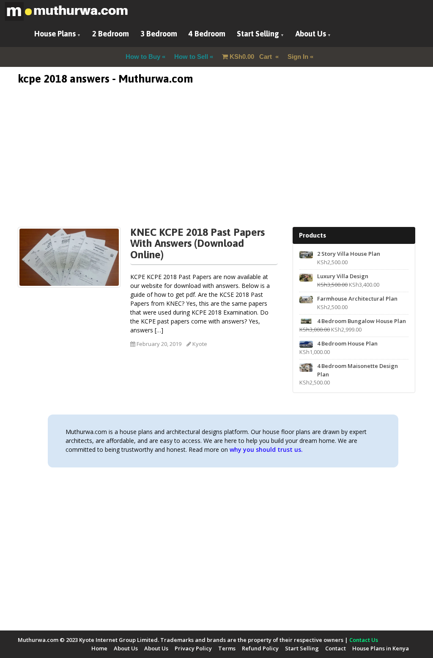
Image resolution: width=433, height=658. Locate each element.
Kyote (199, 344)
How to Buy (143, 56)
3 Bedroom (158, 33)
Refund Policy (260, 648)
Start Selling (258, 33)
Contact (335, 648)
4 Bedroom (207, 33)
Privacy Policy (193, 648)
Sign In (298, 56)
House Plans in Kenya (380, 648)
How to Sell (191, 56)
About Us (311, 33)
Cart (252, 56)
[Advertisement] (216, 167)
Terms (227, 648)
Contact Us (363, 640)
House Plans (55, 33)
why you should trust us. (266, 449)
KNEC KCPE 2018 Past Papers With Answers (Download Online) (197, 243)
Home (99, 648)
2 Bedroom (110, 33)
